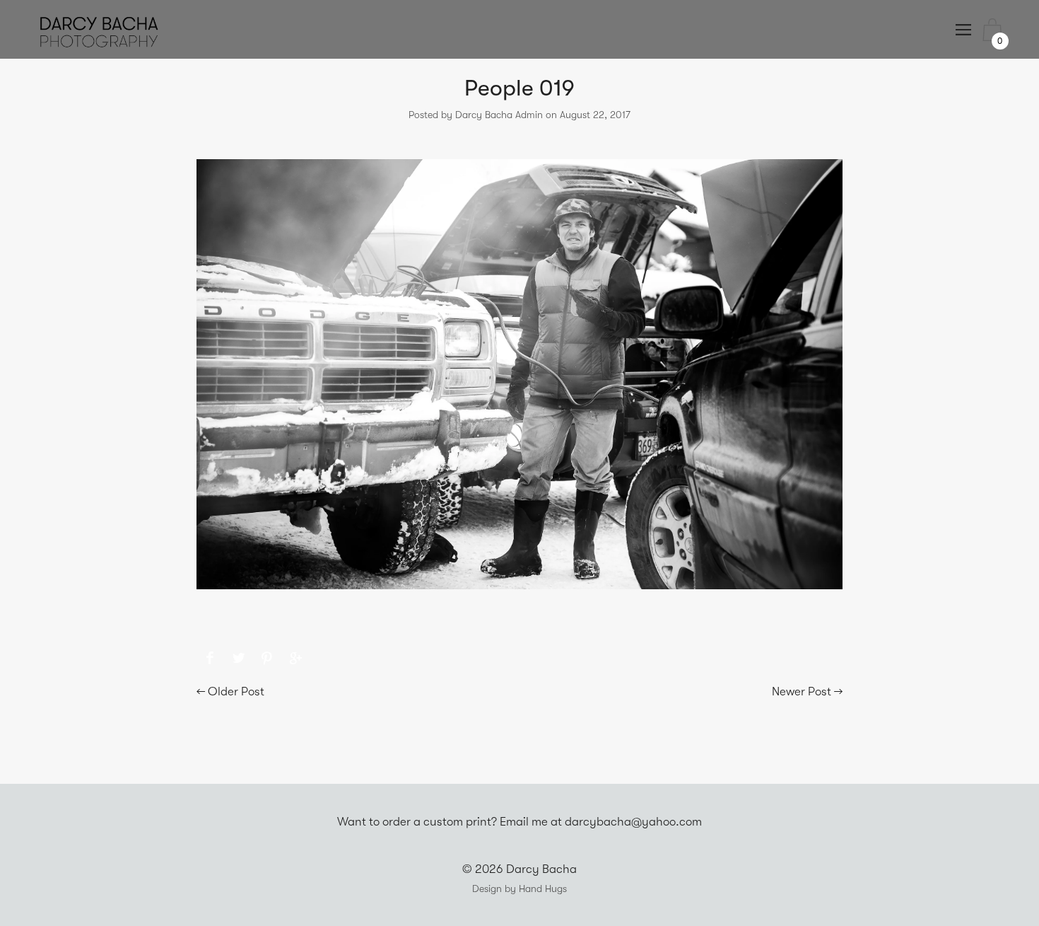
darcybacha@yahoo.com (633, 821)
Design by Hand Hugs (519, 888)
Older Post (236, 691)
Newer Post (801, 691)
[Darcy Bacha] (209, 658)
